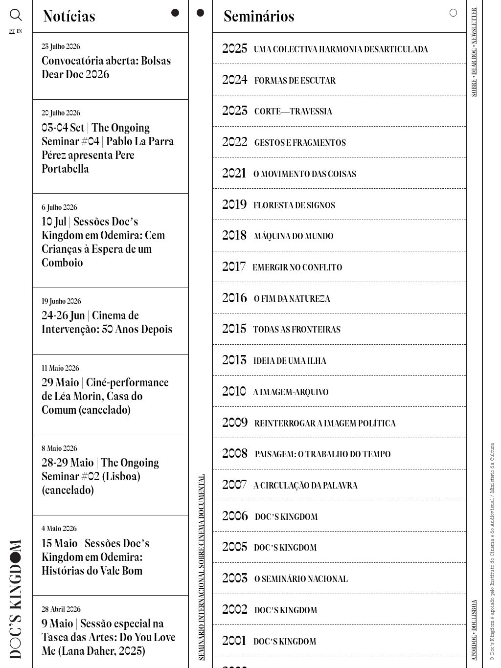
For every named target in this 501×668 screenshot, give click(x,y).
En (20, 31)
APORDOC (474, 648)
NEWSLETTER (474, 25)
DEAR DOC (474, 61)
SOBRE (474, 87)
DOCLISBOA (474, 615)
